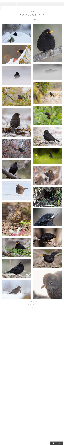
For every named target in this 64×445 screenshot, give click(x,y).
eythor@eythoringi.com (32, 305)
